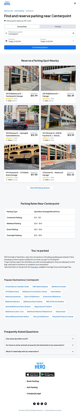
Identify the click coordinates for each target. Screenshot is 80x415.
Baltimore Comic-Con (14, 311)
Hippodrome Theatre (43, 306)
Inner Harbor (56, 291)
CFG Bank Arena (12, 291)
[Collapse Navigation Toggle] (75, 3)
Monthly (58, 26)
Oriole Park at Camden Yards (17, 286)
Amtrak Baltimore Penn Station (18, 306)
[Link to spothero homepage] (40, 366)
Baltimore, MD (8, 11)
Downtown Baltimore (52, 296)
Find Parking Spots (40, 47)
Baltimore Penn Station (33, 301)
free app (34, 267)
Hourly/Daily (22, 26)
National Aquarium (13, 296)
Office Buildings (19, 11)
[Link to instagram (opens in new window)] (38, 404)
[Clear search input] (73, 33)
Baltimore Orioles (59, 286)
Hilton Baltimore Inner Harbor (17, 316)
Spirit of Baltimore (31, 296)
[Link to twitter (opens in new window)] (42, 404)
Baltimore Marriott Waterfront (39, 311)
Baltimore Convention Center (35, 291)
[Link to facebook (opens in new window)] (34, 404)
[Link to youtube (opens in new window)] (45, 404)
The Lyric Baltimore (41, 316)
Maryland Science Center (62, 316)
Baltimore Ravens (12, 301)
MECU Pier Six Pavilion (55, 301)
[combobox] (40, 33)
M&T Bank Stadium (40, 286)
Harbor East (61, 311)
